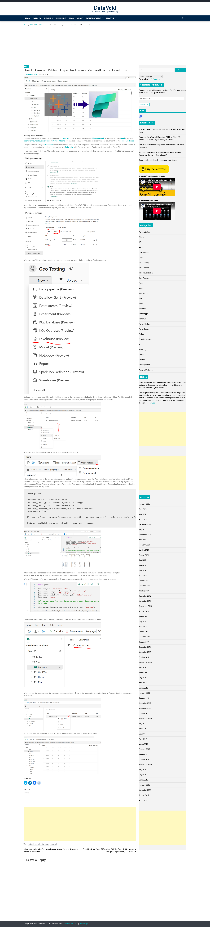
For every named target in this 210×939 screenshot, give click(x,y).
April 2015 (143, 800)
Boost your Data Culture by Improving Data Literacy (158, 160)
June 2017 (143, 729)
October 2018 (144, 657)
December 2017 (145, 703)
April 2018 (143, 683)
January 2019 (144, 642)
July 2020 (142, 560)
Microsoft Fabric (58, 141)
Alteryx (141, 237)
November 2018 (145, 652)
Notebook (49, 145)
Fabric (26, 66)
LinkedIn (110, 18)
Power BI (142, 319)
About (80, 18)
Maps (71, 18)
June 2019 (143, 616)
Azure (141, 247)
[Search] (182, 18)
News (141, 303)
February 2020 (144, 586)
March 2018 (143, 688)
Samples (37, 18)
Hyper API (65, 138)
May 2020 (142, 570)
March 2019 (143, 632)
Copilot (141, 258)
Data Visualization (146, 273)
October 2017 (144, 713)
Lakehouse (44, 844)
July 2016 (142, 770)
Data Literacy (144, 263)
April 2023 (143, 519)
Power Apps (143, 314)
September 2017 (145, 719)
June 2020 (143, 565)
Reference (61, 18)
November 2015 (145, 790)
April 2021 (143, 540)
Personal (142, 309)
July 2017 (142, 724)
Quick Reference (145, 339)
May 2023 (142, 514)
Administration (144, 232)
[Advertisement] (105, 47)
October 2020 (144, 550)
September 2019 (145, 606)
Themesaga (83, 924)
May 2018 (142, 678)
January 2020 (144, 591)
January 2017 (144, 754)
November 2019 (145, 601)
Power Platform (145, 324)
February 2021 (144, 545)
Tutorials (48, 18)
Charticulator (144, 252)
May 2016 (142, 775)
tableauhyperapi (97, 138)
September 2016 (145, 765)
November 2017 (145, 708)
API (140, 242)
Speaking (142, 349)
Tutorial (142, 360)
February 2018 (144, 693)
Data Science (144, 268)
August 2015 (144, 795)
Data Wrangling (144, 278)
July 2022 (142, 530)
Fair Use (152, 403)
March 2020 (143, 581)
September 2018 (145, 662)
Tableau (53, 844)
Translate (156, 79)
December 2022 (145, 524)
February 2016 (144, 785)
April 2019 (143, 627)
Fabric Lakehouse (127, 141)
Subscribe (144, 104)
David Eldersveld (31, 74)
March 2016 (143, 780)
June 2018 (143, 673)
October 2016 (144, 759)
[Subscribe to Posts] (140, 116)
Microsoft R (143, 293)
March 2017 (143, 744)
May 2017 (142, 734)
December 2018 (145, 647)
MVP (140, 298)
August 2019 (144, 611)
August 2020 (144, 555)
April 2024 (143, 509)
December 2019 (145, 596)
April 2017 (143, 739)
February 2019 (144, 637)
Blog (27, 18)
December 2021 (145, 535)
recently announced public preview (37, 141)
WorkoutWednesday (146, 370)
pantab (122, 138)
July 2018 (142, 667)
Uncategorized (144, 365)
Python (141, 334)
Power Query (144, 329)
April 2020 (143, 575)
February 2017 (144, 749)
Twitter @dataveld (94, 18)
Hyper (37, 844)
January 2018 (144, 698)
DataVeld (105, 7)
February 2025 (144, 504)
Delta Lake (69, 147)
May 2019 (142, 621)
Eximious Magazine (70, 924)
